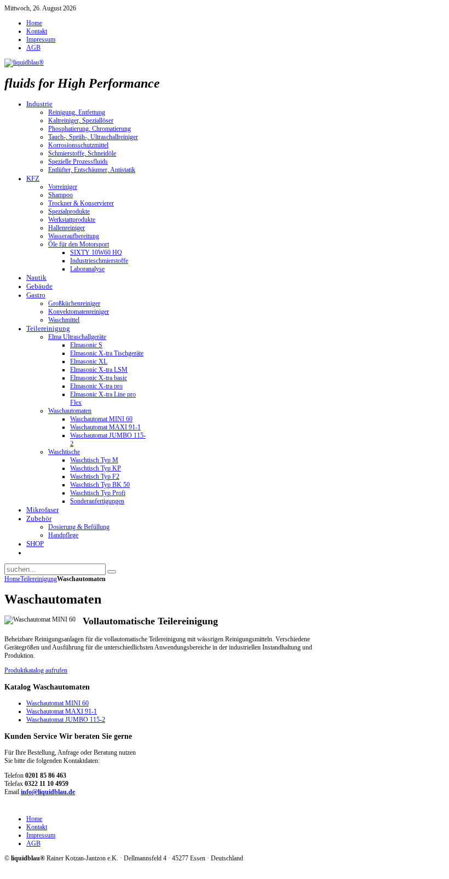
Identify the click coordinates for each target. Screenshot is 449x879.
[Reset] (111, 571)
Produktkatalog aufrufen (35, 670)
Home (12, 579)
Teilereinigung (38, 579)
